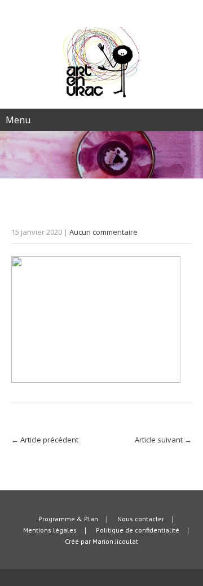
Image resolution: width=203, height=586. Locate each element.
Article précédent (44, 440)
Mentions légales (50, 530)
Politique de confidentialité (137, 530)
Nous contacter (140, 519)
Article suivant (163, 440)
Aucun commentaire (103, 232)
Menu (18, 120)
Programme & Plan (68, 519)
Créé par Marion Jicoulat (101, 542)
